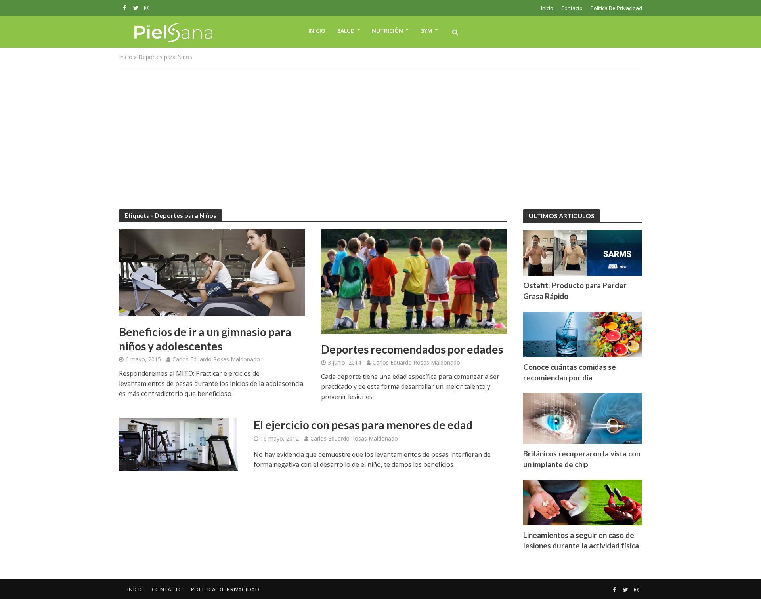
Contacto (572, 7)
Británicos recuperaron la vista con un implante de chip (581, 459)
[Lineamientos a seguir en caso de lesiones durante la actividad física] (582, 502)
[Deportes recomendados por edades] (414, 280)
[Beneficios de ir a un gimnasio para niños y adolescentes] (212, 272)
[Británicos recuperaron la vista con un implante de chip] (582, 418)
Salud (346, 30)
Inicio (547, 7)
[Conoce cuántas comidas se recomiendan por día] (582, 333)
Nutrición (387, 30)
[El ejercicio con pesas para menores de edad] (178, 443)
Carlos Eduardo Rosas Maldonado (216, 359)
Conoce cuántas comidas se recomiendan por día (569, 372)
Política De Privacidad (616, 7)
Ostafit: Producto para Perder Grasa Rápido (575, 290)
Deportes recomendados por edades (412, 349)
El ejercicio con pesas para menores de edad (363, 425)
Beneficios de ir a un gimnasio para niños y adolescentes (205, 339)
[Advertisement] (380, 138)
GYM (426, 30)
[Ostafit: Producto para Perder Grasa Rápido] (582, 252)
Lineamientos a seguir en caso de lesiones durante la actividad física (581, 540)
